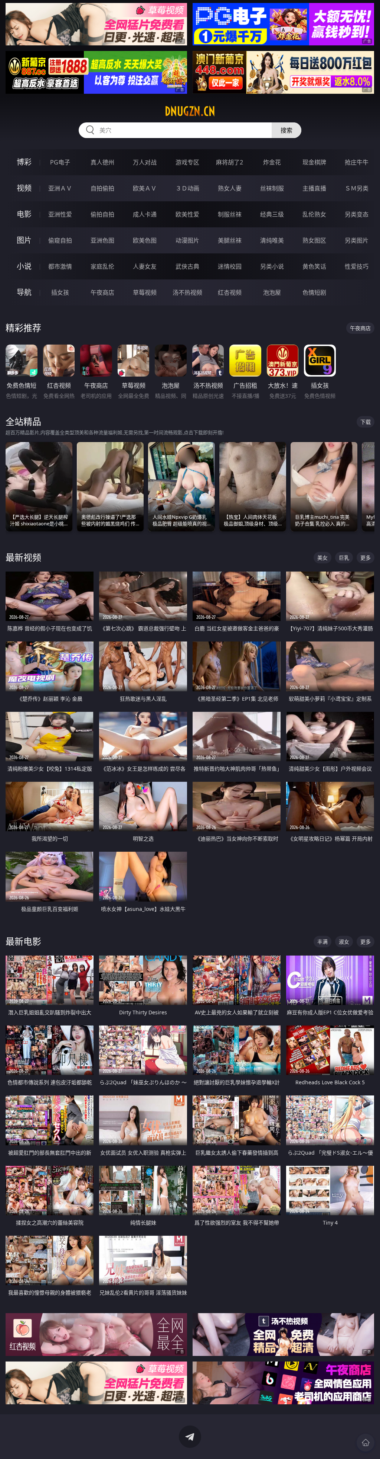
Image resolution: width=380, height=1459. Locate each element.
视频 (24, 188)
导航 (24, 292)
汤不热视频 (187, 292)
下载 (365, 421)
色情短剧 (314, 292)
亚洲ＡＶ (60, 188)
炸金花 (272, 162)
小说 (24, 266)
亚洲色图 (102, 240)
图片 (24, 240)
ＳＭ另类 (356, 188)
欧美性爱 (187, 214)
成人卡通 (145, 214)
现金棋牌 (314, 162)
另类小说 (272, 266)
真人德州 (102, 162)
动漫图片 (187, 240)
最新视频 (23, 557)
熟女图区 (314, 240)
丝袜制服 (272, 188)
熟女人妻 (230, 188)
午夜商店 (102, 292)
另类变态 (356, 214)
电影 (24, 214)
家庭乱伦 (102, 266)
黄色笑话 (314, 266)
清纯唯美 (272, 240)
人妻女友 (145, 266)
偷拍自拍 (102, 214)
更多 (365, 557)
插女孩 (60, 292)
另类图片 (356, 240)
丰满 (322, 941)
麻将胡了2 (229, 162)
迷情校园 (230, 266)
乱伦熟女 (314, 214)
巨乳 (344, 557)
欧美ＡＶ (145, 188)
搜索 (286, 130)
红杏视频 (230, 292)
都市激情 (60, 266)
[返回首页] (365, 1443)
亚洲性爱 (60, 214)
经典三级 (272, 214)
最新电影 (23, 941)
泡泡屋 (272, 292)
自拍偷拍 (102, 188)
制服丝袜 (230, 214)
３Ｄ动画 (187, 188)
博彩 (24, 162)
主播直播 (314, 188)
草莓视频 (145, 292)
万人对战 (145, 162)
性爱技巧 (356, 266)
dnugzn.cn (190, 111)
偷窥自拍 (60, 240)
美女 (322, 557)
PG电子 (60, 162)
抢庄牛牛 (356, 162)
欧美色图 (145, 240)
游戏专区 (187, 162)
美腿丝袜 (230, 240)
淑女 (344, 941)
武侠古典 (187, 266)
